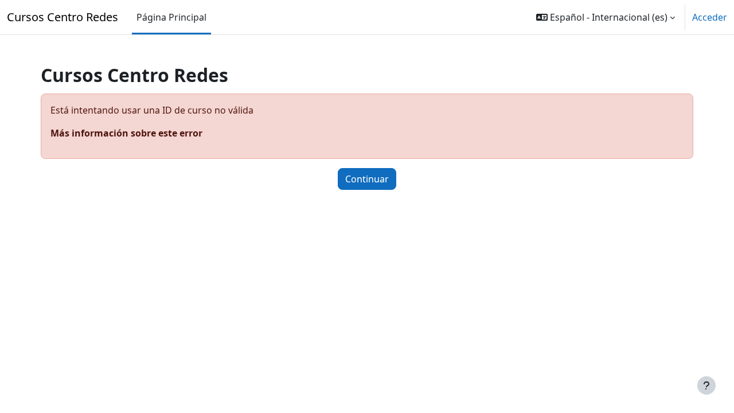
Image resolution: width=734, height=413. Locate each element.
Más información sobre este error (126, 133)
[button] (605, 17)
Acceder (709, 17)
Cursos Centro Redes (62, 17)
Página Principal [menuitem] (171, 17)
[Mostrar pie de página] (706, 385)
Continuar (367, 179)
